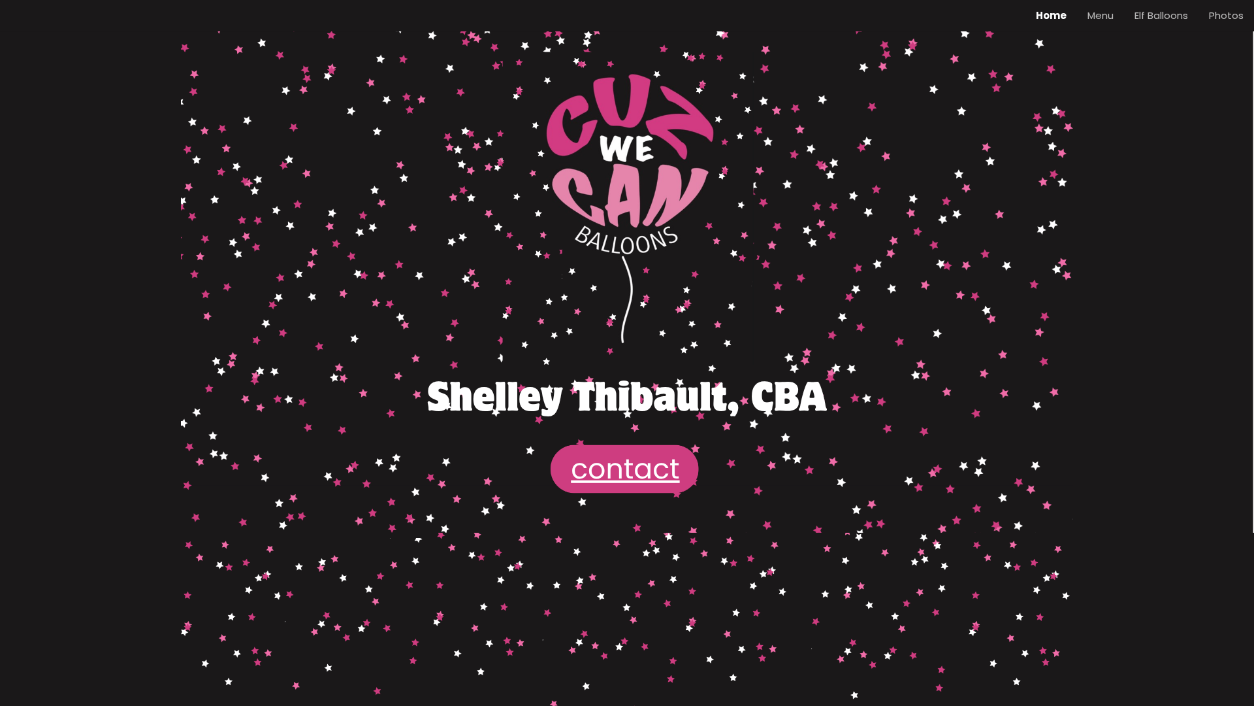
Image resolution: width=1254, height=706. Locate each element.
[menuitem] (1051, 15)
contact (625, 468)
